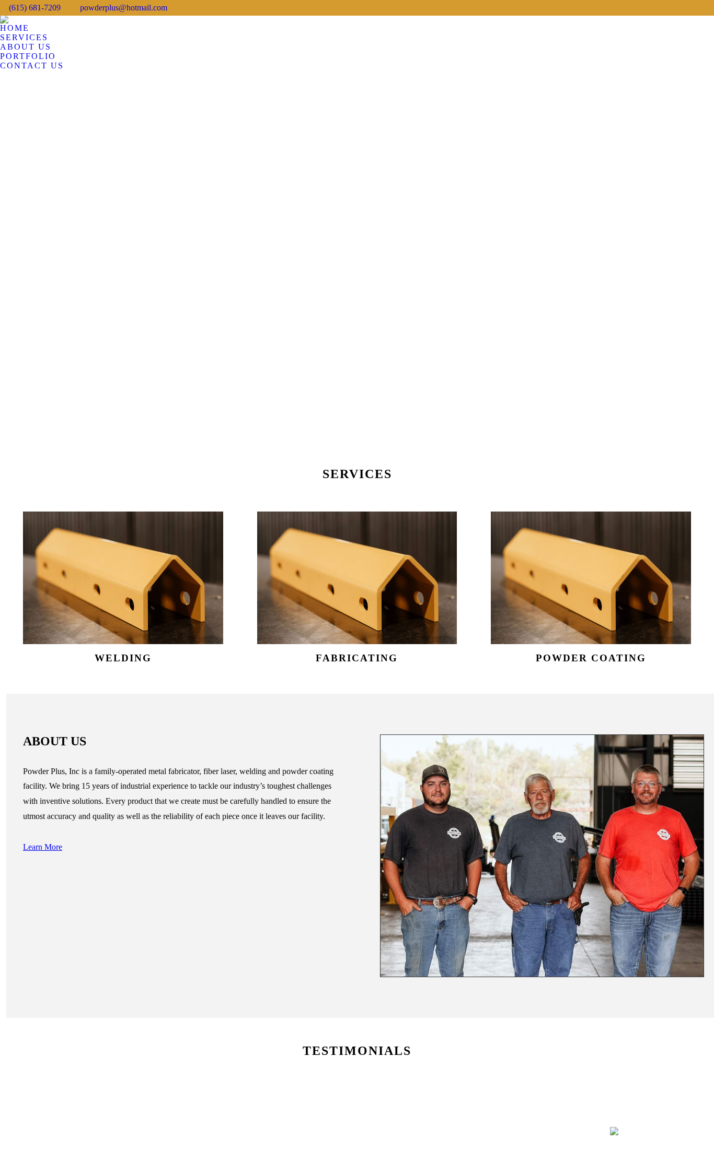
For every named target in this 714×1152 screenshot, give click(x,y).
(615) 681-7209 (35, 7)
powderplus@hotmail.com (123, 7)
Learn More (42, 846)
